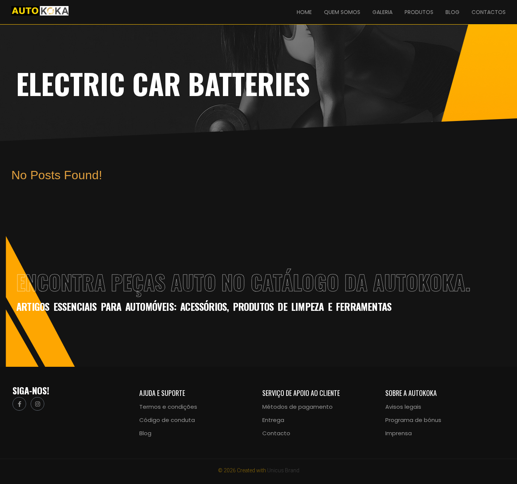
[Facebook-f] (19, 404)
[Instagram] (37, 404)
